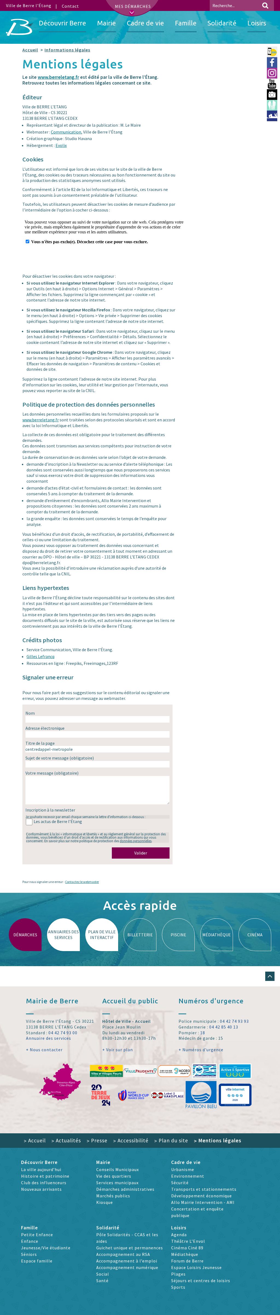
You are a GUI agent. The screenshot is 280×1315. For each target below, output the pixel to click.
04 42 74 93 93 (234, 1021)
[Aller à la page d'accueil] (19, 27)
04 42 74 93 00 (62, 1032)
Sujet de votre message (59, 758)
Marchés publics (113, 1195)
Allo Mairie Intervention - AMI (203, 1202)
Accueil (30, 50)
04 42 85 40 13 (223, 1027)
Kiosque (104, 1202)
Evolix (61, 145)
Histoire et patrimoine (45, 1176)
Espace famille (36, 1261)
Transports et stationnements (204, 1189)
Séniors (29, 1254)
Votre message (51, 773)
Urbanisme (182, 1169)
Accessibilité (130, 1140)
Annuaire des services (48, 1038)
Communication (66, 132)
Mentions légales (217, 1140)
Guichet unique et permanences (129, 1247)
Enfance (29, 1241)
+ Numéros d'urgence (201, 1049)
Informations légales (67, 50)
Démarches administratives (125, 1189)
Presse (97, 1140)
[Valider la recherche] (265, 5)
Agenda (179, 1234)
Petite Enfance (37, 1234)
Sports (178, 1287)
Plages (178, 1274)
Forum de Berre (187, 1261)
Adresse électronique (45, 728)
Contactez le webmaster (82, 882)
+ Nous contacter (44, 1049)
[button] (270, 976)
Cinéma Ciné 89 (187, 1247)
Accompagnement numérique (127, 1267)
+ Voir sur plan (117, 1049)
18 (202, 1032)
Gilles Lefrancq (40, 656)
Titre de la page (40, 743)
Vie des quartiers (113, 1176)
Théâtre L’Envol (188, 1241)
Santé (102, 1280)
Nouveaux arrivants (41, 1189)
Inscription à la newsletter (50, 810)
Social (102, 1274)
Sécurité (180, 1182)
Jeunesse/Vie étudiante (46, 1247)
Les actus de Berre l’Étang (58, 821)
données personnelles (135, 841)
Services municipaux (117, 1182)
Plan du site (171, 1140)
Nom (30, 713)
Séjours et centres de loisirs (200, 1280)
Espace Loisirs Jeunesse (196, 1267)
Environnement (187, 1176)
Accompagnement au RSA (123, 1254)
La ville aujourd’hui (41, 1169)
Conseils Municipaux (117, 1169)
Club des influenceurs (43, 1182)
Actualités (66, 1140)
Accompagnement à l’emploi (126, 1261)
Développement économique (201, 1195)
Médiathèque (184, 1254)
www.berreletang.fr (58, 77)
